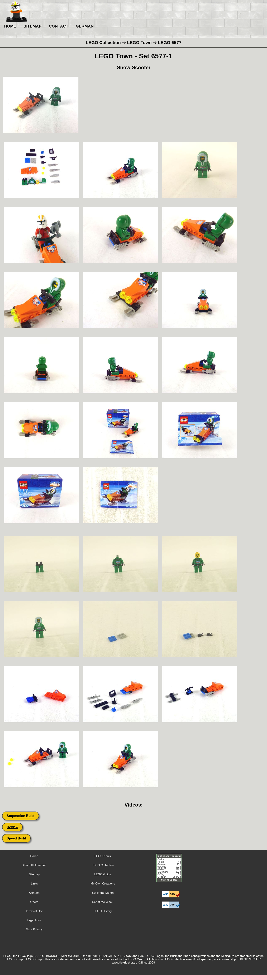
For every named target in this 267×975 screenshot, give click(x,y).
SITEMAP (33, 26)
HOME (10, 26)
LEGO (9, 959)
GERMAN (85, 26)
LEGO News (102, 856)
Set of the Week (102, 901)
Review (12, 827)
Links (34, 883)
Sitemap (34, 874)
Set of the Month (103, 892)
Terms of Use (34, 911)
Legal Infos (34, 920)
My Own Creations (103, 883)
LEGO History (103, 911)
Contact (34, 892)
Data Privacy (34, 929)
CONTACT (58, 26)
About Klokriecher (34, 865)
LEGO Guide (102, 874)
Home (34, 856)
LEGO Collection (103, 865)
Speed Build (16, 838)
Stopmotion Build (20, 816)
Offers (34, 901)
